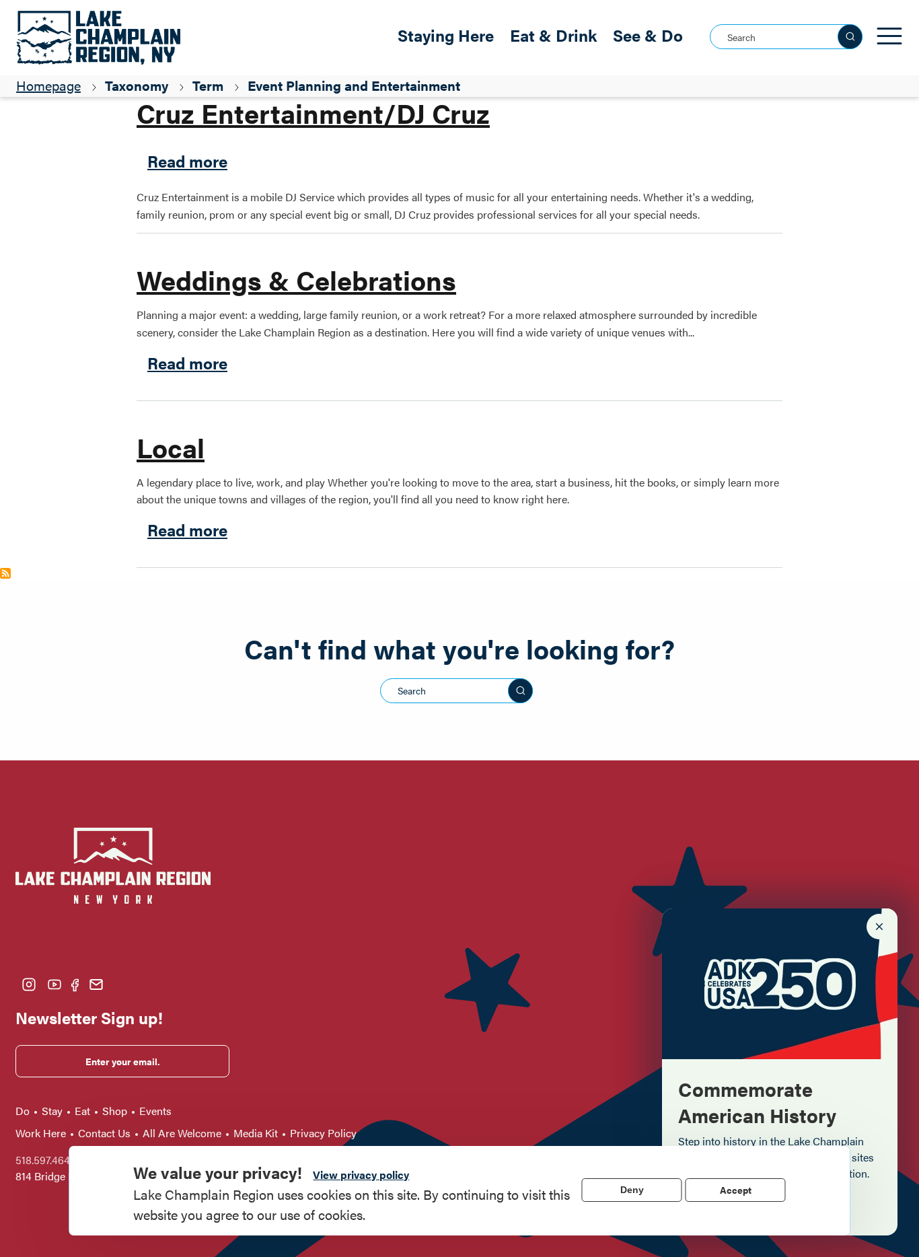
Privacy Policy (323, 1133)
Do (22, 1110)
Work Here (40, 1133)
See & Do (648, 35)
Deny (632, 1189)
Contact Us (104, 1133)
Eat (82, 1110)
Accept (735, 1189)
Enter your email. (122, 1061)
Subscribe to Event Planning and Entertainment (5, 573)
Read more (187, 160)
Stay (52, 1110)
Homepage (48, 85)
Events (155, 1110)
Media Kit (255, 1133)
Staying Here (446, 35)
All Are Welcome (182, 1133)
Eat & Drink (553, 35)
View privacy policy (361, 1174)
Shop (114, 1110)
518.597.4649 (45, 1160)
